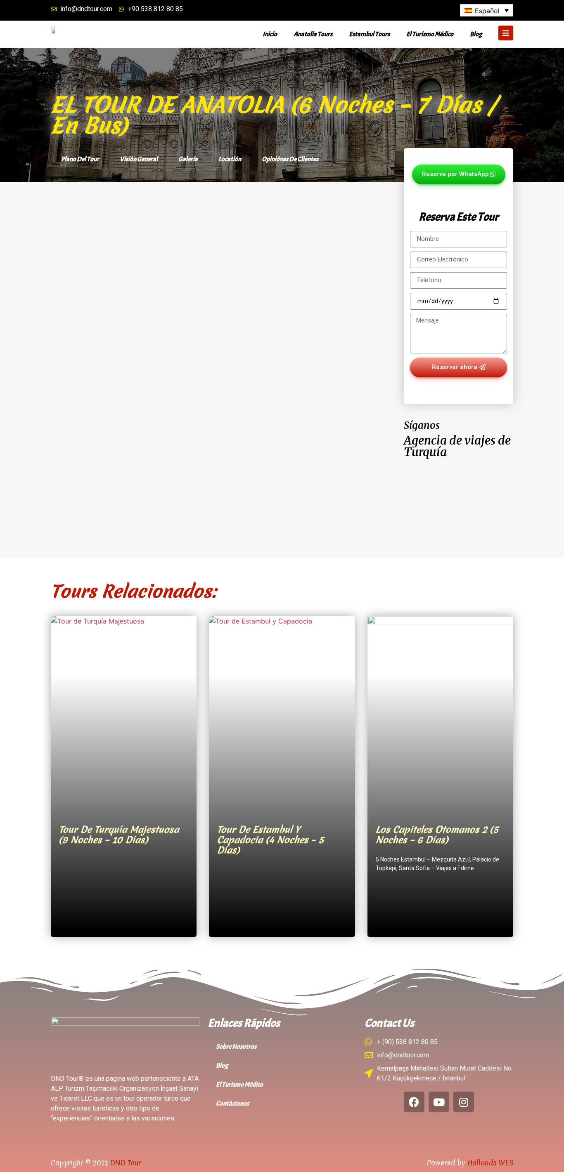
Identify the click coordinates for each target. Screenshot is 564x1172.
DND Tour (125, 1162)
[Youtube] (439, 1102)
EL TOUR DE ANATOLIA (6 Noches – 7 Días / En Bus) (273, 115)
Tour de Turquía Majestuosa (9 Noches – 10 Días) (119, 834)
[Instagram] (463, 1102)
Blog (476, 34)
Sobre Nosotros (236, 1047)
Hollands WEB (490, 1162)
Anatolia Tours (313, 34)
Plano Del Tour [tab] (80, 159)
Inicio (270, 34)
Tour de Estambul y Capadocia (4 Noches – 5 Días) (270, 839)
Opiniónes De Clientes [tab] (290, 159)
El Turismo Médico (429, 34)
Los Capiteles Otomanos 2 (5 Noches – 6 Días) (437, 834)
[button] (458, 174)
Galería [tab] (188, 159)
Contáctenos (232, 1103)
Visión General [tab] (139, 159)
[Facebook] (414, 1102)
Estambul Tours (369, 34)
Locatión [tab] (229, 159)
